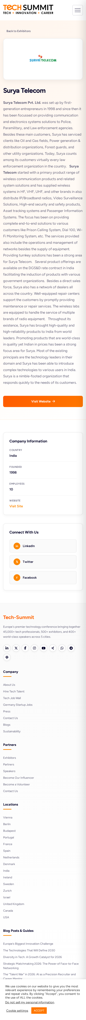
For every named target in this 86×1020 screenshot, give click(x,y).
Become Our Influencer (18, 778)
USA (6, 917)
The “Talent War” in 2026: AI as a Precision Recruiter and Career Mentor (39, 976)
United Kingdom (13, 904)
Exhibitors (9, 758)
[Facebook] (25, 648)
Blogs (6, 725)
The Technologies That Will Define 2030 (29, 950)
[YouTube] (43, 648)
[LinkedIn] (7, 648)
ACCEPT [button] (39, 1010)
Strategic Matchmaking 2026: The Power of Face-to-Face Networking (41, 966)
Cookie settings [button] (17, 1011)
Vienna (7, 817)
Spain (6, 851)
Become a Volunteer (16, 784)
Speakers (9, 771)
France (7, 844)
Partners (8, 764)
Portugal (8, 837)
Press (6, 711)
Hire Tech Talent (13, 691)
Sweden (8, 884)
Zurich (7, 890)
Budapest (9, 831)
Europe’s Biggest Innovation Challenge (28, 944)
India (6, 871)
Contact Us (10, 718)
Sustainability (11, 731)
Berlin (7, 824)
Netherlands (11, 857)
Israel (6, 897)
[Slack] (7, 657)
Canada (8, 910)
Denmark (9, 864)
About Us (9, 685)
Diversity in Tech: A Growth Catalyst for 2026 (32, 957)
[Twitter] (16, 648)
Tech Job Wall (12, 698)
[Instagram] (34, 648)
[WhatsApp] (62, 648)
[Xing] (53, 648)
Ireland (7, 877)
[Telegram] (71, 648)
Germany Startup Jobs (18, 705)
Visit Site (16, 506)
